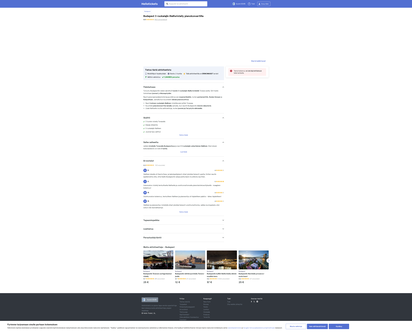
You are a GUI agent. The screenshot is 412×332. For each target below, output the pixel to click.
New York (206, 302)
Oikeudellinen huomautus (189, 317)
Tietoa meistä (185, 302)
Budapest (147, 11)
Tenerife (206, 317)
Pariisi (205, 307)
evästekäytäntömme (234, 328)
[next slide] (268, 260)
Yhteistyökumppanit (187, 307)
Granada (206, 312)
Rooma (206, 304)
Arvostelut (184, 309)
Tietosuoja (183, 312)
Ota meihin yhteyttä (234, 304)
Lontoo (206, 309)
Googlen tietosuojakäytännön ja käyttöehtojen (259, 328)
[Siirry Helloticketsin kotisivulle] (150, 3)
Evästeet (183, 320)
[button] (183, 87)
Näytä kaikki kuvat (258, 61)
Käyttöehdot (184, 315)
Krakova (206, 315)
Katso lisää (183, 135)
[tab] (183, 87)
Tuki (228, 302)
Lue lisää (183, 152)
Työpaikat (183, 304)
